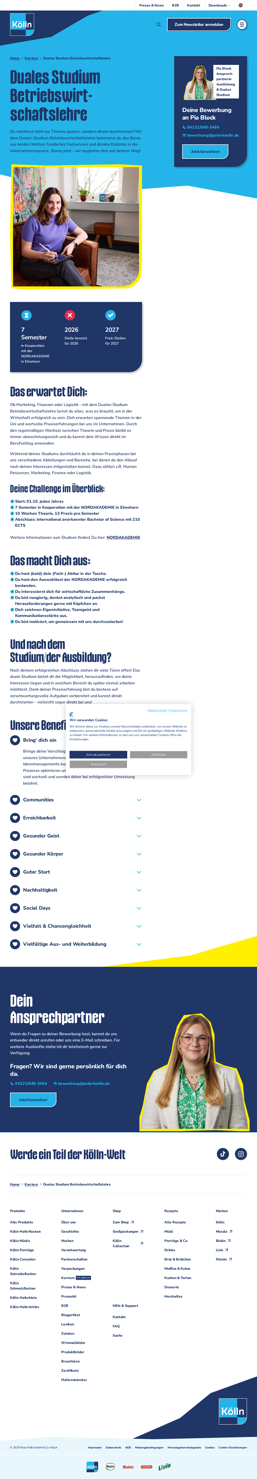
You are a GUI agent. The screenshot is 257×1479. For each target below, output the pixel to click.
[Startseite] (22, 24)
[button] (220, 5)
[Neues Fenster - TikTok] (223, 1154)
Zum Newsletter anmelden (199, 24)
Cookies (210, 1447)
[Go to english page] (241, 5)
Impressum (95, 1447)
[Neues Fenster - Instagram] (241, 1154)
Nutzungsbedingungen (149, 1447)
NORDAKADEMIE (123, 537)
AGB (128, 1447)
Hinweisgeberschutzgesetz (184, 1447)
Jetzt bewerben (205, 151)
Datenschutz (113, 1447)
